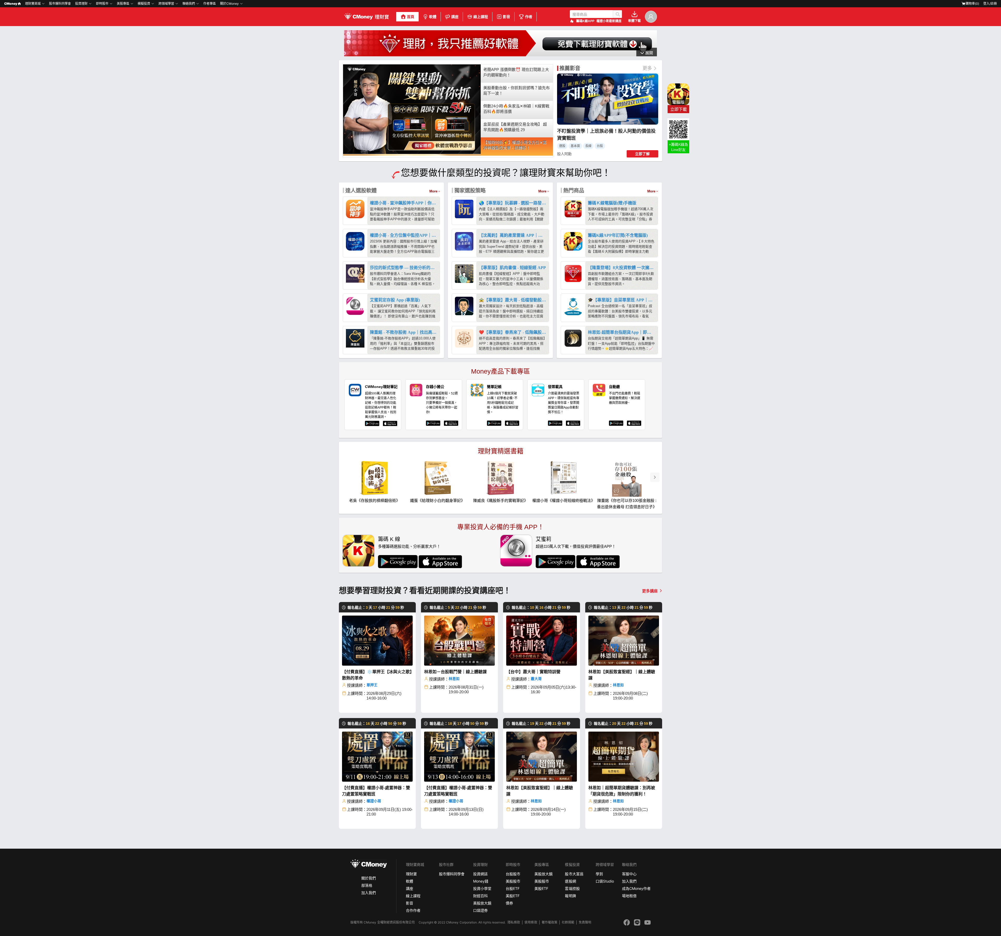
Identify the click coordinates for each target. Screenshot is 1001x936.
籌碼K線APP (585, 21)
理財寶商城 (33, 3)
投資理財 (81, 3)
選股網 (570, 881)
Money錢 (480, 881)
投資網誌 (480, 874)
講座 (455, 17)
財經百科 (480, 896)
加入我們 (368, 892)
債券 (509, 903)
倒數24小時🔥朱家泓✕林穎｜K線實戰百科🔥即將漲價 (516, 109)
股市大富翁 (574, 874)
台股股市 (513, 874)
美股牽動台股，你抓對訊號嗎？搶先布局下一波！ (516, 90)
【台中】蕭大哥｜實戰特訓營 (533, 672)
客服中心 (629, 874)
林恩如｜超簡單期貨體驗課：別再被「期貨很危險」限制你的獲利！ (621, 791)
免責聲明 (585, 922)
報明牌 (570, 896)
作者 (528, 17)
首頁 (410, 17)
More (433, 191)
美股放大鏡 (482, 903)
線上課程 (480, 17)
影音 (506, 17)
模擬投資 (144, 3)
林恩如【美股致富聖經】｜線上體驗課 (621, 675)
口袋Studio (605, 881)
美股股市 (513, 881)
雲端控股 (572, 888)
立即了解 (642, 154)
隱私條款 (514, 922)
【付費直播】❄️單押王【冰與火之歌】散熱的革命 (377, 675)
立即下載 (678, 109)
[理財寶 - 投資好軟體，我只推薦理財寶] (367, 16)
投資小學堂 (482, 888)
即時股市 (102, 3)
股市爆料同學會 (60, 3)
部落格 (366, 885)
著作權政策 (549, 922)
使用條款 (530, 922)
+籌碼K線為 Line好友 (678, 147)
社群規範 (568, 922)
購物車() (972, 3)
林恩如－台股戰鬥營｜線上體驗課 (455, 672)
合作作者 (413, 910)
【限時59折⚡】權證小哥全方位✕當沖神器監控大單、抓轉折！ (515, 145)
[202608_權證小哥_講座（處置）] (500, 55)
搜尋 (617, 14)
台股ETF (513, 888)
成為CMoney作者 (636, 888)
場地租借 (629, 896)
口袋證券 (480, 910)
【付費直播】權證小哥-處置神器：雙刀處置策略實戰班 (376, 791)
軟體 (432, 17)
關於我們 (368, 878)
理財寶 (411, 874)
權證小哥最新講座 (608, 21)
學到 (599, 874)
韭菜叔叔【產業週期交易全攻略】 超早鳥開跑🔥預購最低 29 (515, 127)
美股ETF (513, 896)
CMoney (10, 3)
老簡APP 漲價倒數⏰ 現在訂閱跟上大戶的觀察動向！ (516, 72)
